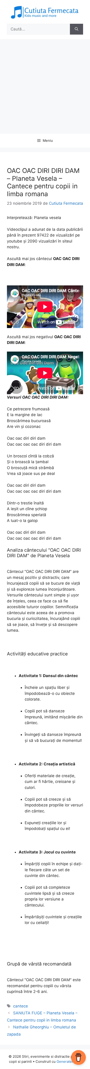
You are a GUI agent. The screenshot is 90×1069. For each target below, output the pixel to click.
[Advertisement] (45, 86)
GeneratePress (69, 1061)
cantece (20, 1006)
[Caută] (76, 29)
